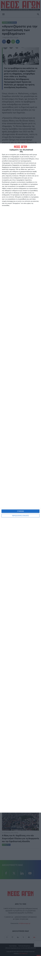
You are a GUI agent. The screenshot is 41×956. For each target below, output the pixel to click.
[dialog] (20, 478)
